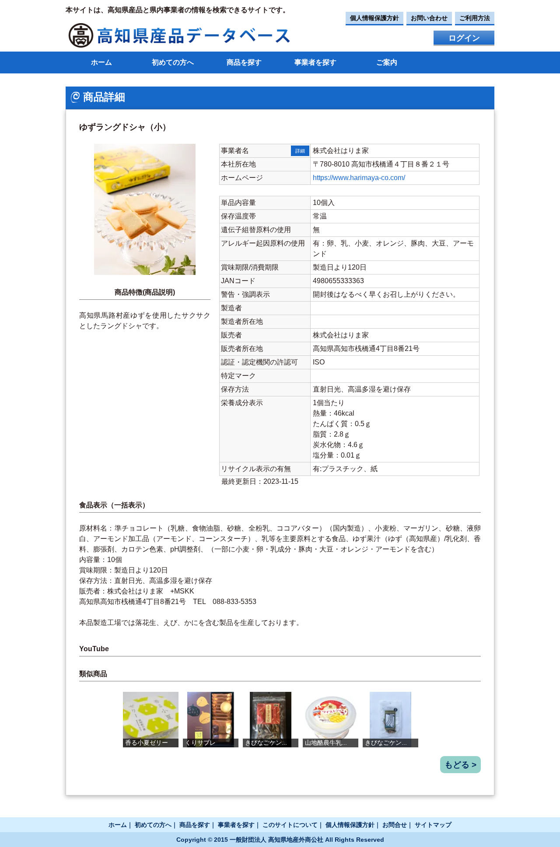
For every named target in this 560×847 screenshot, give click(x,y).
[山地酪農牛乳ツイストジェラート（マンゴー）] (330, 719)
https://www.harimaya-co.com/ (359, 177)
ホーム (101, 62)
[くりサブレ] (210, 719)
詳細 (300, 150)
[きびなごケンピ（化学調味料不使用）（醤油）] (270, 719)
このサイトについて (290, 824)
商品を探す (244, 62)
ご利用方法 (474, 17)
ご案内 (386, 62)
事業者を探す (315, 62)
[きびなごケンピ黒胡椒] (390, 719)
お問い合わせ (429, 17)
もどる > (460, 764)
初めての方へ (173, 62)
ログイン (464, 38)
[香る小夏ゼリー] (150, 719)
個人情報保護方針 (374, 17)
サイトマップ (433, 824)
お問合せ (394, 824)
